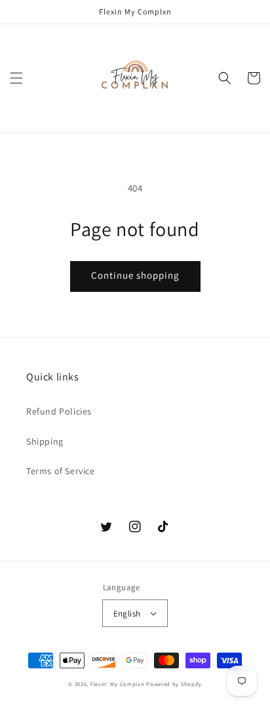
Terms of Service (60, 471)
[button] (16, 78)
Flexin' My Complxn (117, 683)
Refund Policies (59, 411)
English (127, 613)
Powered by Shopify (174, 683)
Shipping (45, 441)
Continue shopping (135, 275)
